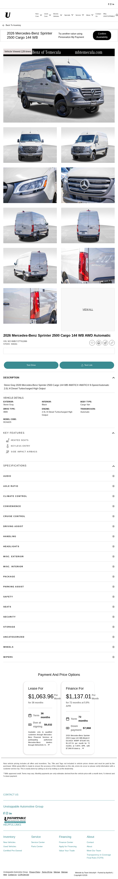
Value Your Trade (67, 850)
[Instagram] (111, 4)
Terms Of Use (46, 872)
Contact (90, 842)
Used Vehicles (9, 846)
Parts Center (37, 846)
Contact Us (12, 875)
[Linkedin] (113, 4)
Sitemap (57, 872)
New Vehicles (9, 842)
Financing (65, 836)
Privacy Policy (34, 872)
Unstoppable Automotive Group (15, 872)
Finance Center (66, 842)
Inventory (9, 836)
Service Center (38, 842)
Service (36, 836)
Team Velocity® (90, 873)
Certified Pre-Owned (12, 850)
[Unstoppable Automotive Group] (18, 15)
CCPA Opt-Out (23, 875)
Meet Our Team (94, 850)
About (90, 836)
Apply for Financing (68, 846)
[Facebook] (108, 4)
